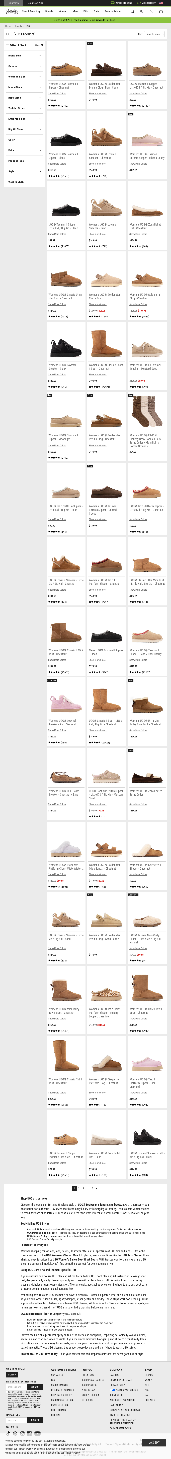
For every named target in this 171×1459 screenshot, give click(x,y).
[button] (162, 3)
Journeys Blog (89, 1385)
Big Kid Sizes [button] (15, 129)
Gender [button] (12, 66)
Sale (147, 1395)
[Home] (12, 12)
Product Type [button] (16, 161)
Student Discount (91, 1395)
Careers (114, 1375)
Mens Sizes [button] (15, 87)
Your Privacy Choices (127, 1390)
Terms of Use (117, 1395)
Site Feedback (58, 1410)
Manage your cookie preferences (22, 1444)
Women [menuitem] (63, 11)
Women (148, 1380)
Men (147, 1385)
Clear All (39, 45)
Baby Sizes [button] (14, 97)
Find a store (13, 1415)
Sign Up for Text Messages (21, 1381)
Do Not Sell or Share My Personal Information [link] (123, 1422)
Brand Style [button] (15, 55)
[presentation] (31, 12)
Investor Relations (120, 1415)
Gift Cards (87, 1400)
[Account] (152, 12)
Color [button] (11, 139)
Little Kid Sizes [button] (16, 118)
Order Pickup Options (62, 1400)
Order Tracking (124, 3)
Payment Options (60, 1405)
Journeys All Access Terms (125, 1410)
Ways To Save (89, 1390)
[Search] (133, 11)
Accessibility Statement (123, 1400)
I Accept (154, 1442)
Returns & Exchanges (62, 1390)
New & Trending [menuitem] (31, 11)
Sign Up (12, 1374)
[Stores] (142, 11)
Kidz (147, 1390)
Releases (150, 1400)
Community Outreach (121, 1380)
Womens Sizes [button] (16, 76)
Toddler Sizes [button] (16, 108)
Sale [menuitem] (96, 11)
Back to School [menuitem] (113, 11)
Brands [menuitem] (49, 11)
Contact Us (57, 1375)
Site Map (55, 1415)
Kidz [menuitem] (86, 11)
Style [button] (11, 171)
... (88, 1188)
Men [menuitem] (75, 11)
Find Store (35, 1420)
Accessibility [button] (149, 3)
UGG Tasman (33, 1239)
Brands (149, 1375)
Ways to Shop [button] (16, 182)
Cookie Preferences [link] (120, 1428)
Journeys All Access (93, 1380)
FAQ (53, 1380)
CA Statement (117, 1405)
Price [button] (11, 150)
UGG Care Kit (72, 1313)
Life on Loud (88, 1375)
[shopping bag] (161, 11)
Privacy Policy (117, 1385)
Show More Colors (57, 93)
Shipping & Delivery (61, 1395)
